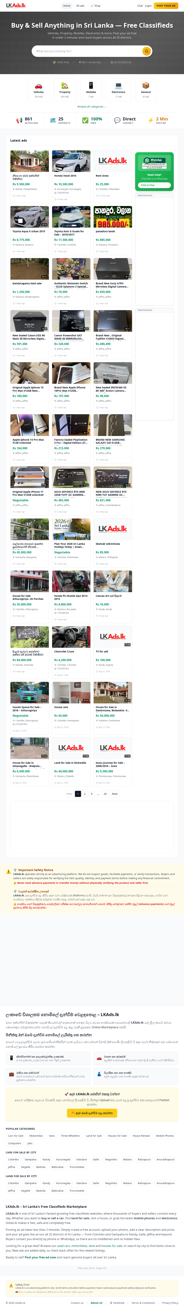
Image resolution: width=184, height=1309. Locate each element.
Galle (96, 1159)
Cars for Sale (15, 1135)
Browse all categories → (92, 106)
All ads (80, 5)
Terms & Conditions (143, 1303)
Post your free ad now (40, 1257)
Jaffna (11, 1167)
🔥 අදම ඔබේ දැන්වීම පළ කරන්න (92, 1113)
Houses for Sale (117, 1135)
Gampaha (30, 1159)
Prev (69, 793)
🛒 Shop (95, 5)
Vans (52, 1135)
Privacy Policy (170, 1303)
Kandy (46, 1159)
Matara (127, 1159)
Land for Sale (94, 1135)
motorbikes (79, 1246)
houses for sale (111, 1246)
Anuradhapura (165, 1159)
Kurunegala (63, 1159)
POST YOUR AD (166, 5)
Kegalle (25, 1167)
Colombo (13, 1159)
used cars (63, 1246)
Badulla (40, 1167)
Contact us (77, 1303)
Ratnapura (144, 1159)
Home (66, 5)
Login (148, 5)
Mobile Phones (165, 1135)
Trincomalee (77, 1167)
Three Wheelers (70, 1135)
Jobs (30, 1143)
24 (105, 793)
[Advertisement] (154, 251)
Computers (14, 1143)
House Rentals (141, 1135)
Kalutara (82, 1159)
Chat (140, 5)
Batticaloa (57, 1167)
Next (115, 793)
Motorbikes (36, 1135)
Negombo (111, 1159)
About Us (96, 1303)
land (92, 1246)
